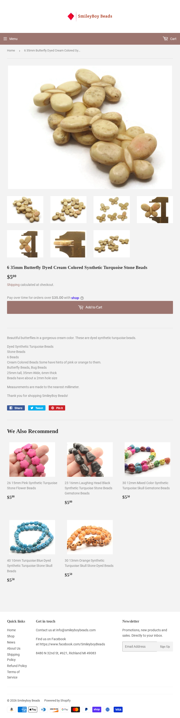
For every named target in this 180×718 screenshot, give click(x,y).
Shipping (13, 285)
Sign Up (165, 646)
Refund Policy (17, 666)
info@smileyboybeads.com (76, 630)
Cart (172, 39)
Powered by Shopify (57, 700)
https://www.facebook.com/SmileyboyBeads (72, 644)
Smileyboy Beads (28, 700)
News (11, 642)
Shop (11, 636)
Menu (13, 39)
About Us (13, 648)
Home (11, 50)
